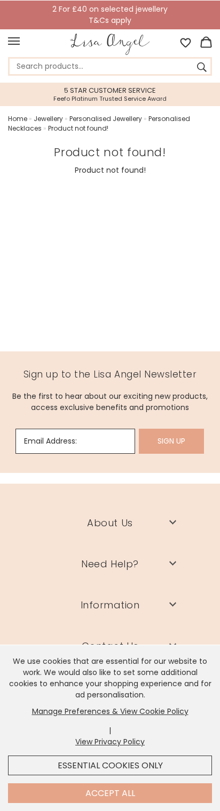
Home (17, 118)
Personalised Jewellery (105, 118)
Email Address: (50, 441)
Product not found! (78, 128)
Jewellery (48, 118)
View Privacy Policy (110, 741)
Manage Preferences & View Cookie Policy (110, 711)
